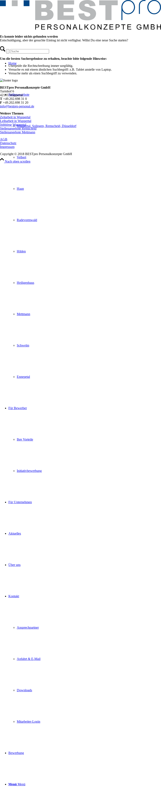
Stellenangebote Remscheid (18, 128)
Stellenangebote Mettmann (17, 132)
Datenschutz (8, 143)
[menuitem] (84, 235)
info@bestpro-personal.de (17, 106)
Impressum (7, 147)
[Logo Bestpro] (80, 28)
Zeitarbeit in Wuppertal (15, 117)
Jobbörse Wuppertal (13, 124)
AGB (3, 139)
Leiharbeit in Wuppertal (15, 121)
